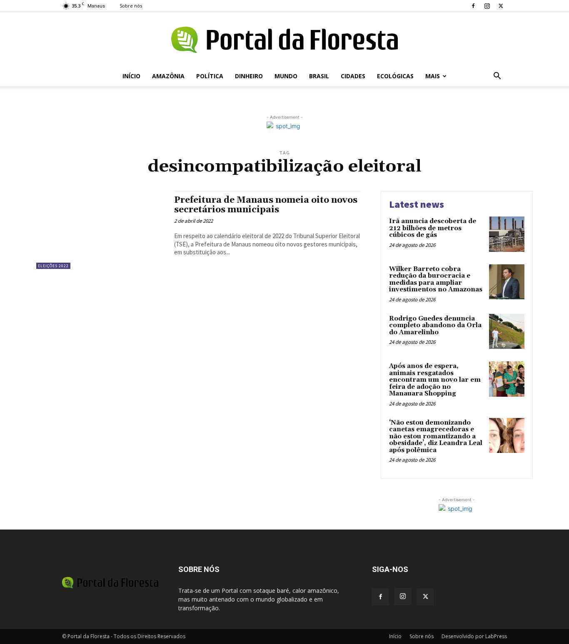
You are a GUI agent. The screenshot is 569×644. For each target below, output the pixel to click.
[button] (497, 77)
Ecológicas (395, 76)
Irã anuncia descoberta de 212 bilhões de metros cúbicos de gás (432, 228)
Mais (432, 76)
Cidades (353, 76)
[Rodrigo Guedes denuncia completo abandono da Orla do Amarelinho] (506, 331)
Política (209, 76)
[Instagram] (487, 6)
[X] (500, 6)
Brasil (319, 76)
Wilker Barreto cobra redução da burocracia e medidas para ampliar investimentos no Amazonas (435, 279)
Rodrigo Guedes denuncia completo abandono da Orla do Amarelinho (435, 325)
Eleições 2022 (53, 266)
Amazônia (168, 76)
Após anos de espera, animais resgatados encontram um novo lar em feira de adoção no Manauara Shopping (435, 380)
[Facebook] (473, 6)
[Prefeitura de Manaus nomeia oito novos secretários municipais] (101, 230)
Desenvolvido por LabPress (474, 636)
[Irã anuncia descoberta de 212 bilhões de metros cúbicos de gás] (506, 234)
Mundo (286, 76)
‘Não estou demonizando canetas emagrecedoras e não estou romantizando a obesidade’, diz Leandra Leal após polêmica (435, 436)
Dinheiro (249, 76)
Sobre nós (131, 5)
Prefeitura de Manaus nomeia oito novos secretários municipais (265, 205)
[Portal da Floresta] (284, 40)
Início (131, 76)
